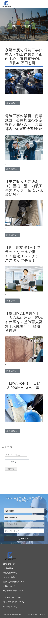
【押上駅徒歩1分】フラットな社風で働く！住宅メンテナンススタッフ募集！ (23, 254)
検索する (24, 538)
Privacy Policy (10, 607)
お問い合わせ (9, 586)
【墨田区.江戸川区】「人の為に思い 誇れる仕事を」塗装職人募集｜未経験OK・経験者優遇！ (24, 322)
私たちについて (10, 573)
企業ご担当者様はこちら (14, 582)
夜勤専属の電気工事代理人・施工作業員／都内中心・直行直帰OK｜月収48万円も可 (24, 56)
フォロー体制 (9, 577)
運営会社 (7, 564)
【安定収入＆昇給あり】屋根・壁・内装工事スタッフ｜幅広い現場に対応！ (24, 188)
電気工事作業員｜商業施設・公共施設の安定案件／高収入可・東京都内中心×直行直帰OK (24, 122)
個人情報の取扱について (14, 591)
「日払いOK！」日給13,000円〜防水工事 (23, 385)
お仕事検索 (8, 568)
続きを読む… (13, 103)
